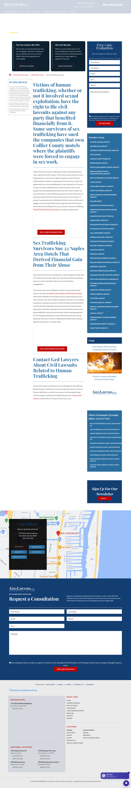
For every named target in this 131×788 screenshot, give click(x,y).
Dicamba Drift (96, 201)
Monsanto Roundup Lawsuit (102, 241)
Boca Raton (71, 733)
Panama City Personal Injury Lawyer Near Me (105, 438)
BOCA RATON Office (19, 546)
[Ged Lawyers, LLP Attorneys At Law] (16, 5)
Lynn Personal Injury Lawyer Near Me (104, 455)
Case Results (61, 12)
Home (69, 700)
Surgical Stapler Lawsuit (100, 290)
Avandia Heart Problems (100, 159)
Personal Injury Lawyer (21, 75)
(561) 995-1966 (17, 708)
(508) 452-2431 (45, 767)
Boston (86, 733)
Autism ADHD (95, 154)
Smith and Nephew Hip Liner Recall (104, 279)
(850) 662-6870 (17, 767)
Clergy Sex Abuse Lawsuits (101, 190)
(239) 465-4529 (45, 759)
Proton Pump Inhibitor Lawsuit (103, 258)
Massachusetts (88, 730)
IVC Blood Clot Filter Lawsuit (102, 229)
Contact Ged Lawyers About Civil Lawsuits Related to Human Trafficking (19, 110)
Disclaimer (69, 781)
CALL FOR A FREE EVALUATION (52, 349)
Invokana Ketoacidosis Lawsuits (104, 224)
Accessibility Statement (79, 781)
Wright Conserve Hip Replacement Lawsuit (104, 308)
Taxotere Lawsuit (97, 298)
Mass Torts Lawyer (37, 75)
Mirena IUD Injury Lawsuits (101, 237)
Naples (60, 684)
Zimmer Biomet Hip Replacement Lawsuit (103, 318)
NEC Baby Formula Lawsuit (101, 245)
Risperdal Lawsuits (98, 266)
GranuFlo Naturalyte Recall (102, 216)
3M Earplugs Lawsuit (99, 146)
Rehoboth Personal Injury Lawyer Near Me (106, 443)
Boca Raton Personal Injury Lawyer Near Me (105, 424)
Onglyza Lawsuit (97, 250)
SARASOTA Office (37, 547)
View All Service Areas (75, 743)
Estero (69, 738)
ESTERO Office (37, 552)
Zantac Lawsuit (96, 313)
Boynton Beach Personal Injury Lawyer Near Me (104, 460)
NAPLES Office (19, 552)
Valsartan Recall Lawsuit (101, 302)
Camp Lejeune (95, 182)
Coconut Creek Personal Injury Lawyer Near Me (104, 466)
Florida (69, 730)
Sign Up (103, 498)
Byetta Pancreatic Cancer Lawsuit (104, 178)
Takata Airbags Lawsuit (100, 294)
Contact (71, 12)
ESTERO (68, 684)
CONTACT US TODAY (26, 66)
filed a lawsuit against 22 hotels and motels (66, 293)
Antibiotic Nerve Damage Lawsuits (104, 150)
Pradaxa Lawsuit (97, 254)
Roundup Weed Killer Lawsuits (103, 271)
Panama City (71, 740)
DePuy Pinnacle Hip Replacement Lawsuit (103, 196)
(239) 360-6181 (45, 756)
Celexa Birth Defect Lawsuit (102, 186)
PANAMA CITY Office (19, 557)
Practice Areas (24, 12)
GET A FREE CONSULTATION (51, 232)
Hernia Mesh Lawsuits (99, 220)
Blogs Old (70, 713)
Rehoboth (90, 684)
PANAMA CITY (79, 684)
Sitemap (69, 718)
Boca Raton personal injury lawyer (47, 210)
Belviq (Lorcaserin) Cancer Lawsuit (104, 167)
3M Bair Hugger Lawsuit (100, 142)
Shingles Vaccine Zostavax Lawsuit (105, 275)
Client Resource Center (75, 710)
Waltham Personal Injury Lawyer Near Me (105, 451)
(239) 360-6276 (17, 756)
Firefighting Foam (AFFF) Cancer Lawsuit (103, 211)
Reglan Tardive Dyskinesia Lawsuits (105, 262)
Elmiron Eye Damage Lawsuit (102, 205)
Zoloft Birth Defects (99, 328)
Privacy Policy (50, 781)
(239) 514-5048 (17, 759)
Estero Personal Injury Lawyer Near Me (104, 433)
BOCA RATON (50, 684)
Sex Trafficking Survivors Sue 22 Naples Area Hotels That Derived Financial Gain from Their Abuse (19, 104)
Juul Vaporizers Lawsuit (100, 233)
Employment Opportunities (93, 781)
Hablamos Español (78, 7)
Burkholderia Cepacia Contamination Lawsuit (100, 172)
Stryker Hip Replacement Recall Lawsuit (103, 284)
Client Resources (48, 12)
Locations (36, 12)
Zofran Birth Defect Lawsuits (102, 324)
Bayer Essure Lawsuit (99, 163)
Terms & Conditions (61, 781)
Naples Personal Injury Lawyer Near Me (104, 429)
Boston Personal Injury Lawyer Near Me (105, 447)
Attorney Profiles (10, 12)
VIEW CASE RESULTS (65, 66)
